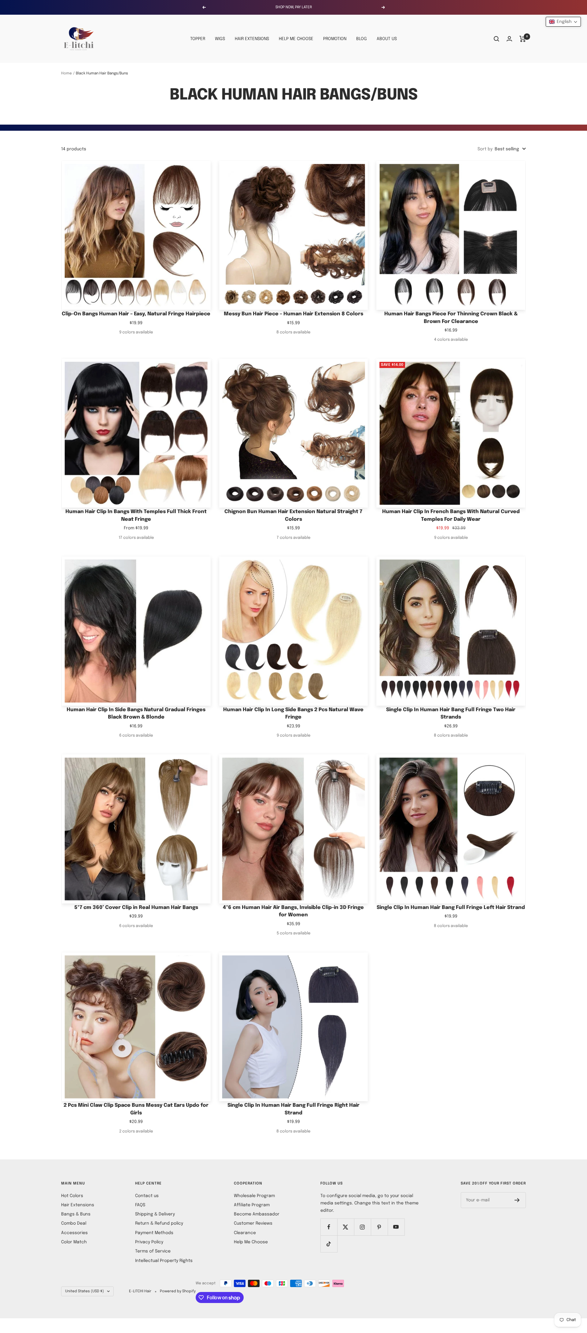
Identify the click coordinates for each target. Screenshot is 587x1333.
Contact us (147, 1196)
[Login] (509, 38)
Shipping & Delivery (155, 1214)
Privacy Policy (149, 1242)
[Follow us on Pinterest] (379, 1226)
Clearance (245, 1233)
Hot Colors (72, 1196)
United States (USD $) (84, 1291)
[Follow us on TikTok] (328, 1243)
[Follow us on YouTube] (396, 1226)
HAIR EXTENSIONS (252, 39)
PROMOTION (334, 39)
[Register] (517, 1200)
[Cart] (522, 39)
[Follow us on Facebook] (328, 1226)
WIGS (220, 39)
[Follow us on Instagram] (362, 1226)
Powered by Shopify (178, 1291)
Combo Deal (73, 1223)
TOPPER (197, 39)
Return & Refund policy (159, 1223)
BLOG (361, 39)
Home (66, 73)
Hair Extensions (77, 1205)
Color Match (74, 1242)
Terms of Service (153, 1251)
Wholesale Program (254, 1196)
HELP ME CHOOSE (296, 39)
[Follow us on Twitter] (345, 1226)
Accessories (74, 1233)
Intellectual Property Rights (164, 1261)
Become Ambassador (256, 1214)
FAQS (140, 1205)
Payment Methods (154, 1233)
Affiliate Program (252, 1205)
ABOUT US (387, 39)
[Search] (496, 39)
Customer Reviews (253, 1223)
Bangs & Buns (75, 1214)
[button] (563, 21)
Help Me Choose (251, 1242)
